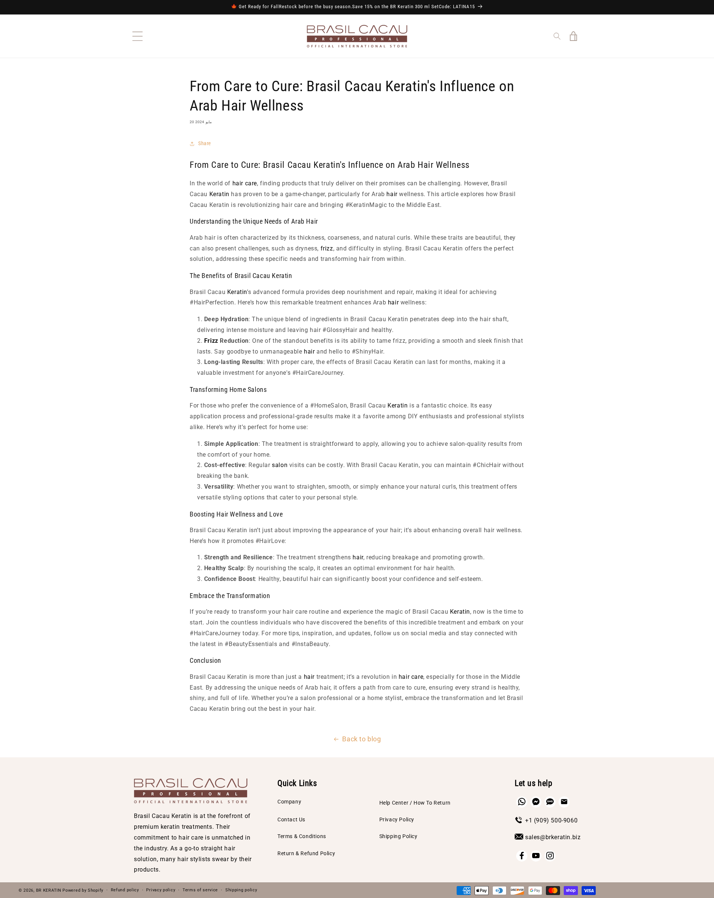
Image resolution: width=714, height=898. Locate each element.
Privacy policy (160, 890)
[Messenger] (535, 801)
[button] (137, 36)
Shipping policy (241, 890)
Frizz (211, 340)
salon (279, 465)
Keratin (219, 194)
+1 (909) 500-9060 (551, 820)
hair (391, 194)
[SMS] (550, 801)
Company (289, 801)
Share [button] (204, 143)
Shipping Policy (398, 836)
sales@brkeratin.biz (552, 836)
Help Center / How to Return (415, 802)
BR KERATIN (48, 890)
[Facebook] (521, 855)
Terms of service (200, 890)
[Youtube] (535, 855)
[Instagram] (550, 855)
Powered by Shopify (82, 890)
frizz (327, 248)
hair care (244, 183)
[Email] (564, 801)
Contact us (291, 819)
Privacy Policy (396, 819)
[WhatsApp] (521, 801)
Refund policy (125, 890)
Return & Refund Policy (306, 853)
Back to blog (361, 739)
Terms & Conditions (301, 836)
